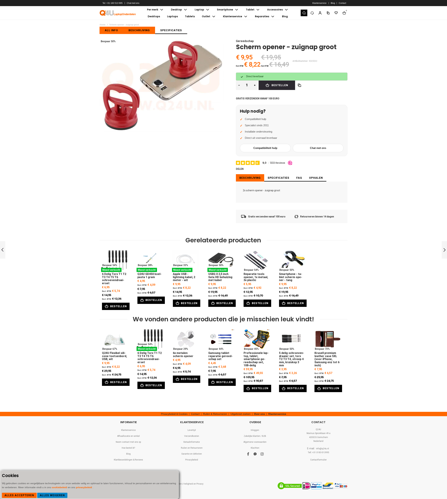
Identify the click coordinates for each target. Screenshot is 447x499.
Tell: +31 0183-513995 (318, 452)
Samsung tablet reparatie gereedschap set (221, 340)
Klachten (255, 448)
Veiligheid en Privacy (193, 484)
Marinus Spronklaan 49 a (318, 433)
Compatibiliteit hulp (265, 147)
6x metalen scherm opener (185, 340)
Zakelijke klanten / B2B (255, 436)
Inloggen (255, 430)
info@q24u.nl (322, 448)
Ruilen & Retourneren (215, 414)
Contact (342, 3)
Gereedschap (245, 41)
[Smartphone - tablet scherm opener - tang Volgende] (444, 250)
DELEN (240, 169)
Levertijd (192, 430)
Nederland (318, 441)
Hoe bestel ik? (128, 448)
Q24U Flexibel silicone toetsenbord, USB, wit (114, 340)
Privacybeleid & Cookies (174, 414)
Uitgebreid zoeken (240, 414)
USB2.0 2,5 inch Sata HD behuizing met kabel (221, 261)
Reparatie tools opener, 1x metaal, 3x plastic (256, 261)
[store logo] (118, 13)
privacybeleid (84, 487)
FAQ (299, 177)
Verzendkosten (191, 436)
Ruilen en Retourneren (192, 448)
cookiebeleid (60, 487)
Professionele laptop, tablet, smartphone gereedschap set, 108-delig (256, 340)
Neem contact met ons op (128, 442)
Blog (333, 3)
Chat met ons (133, 3)
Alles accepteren (19, 495)
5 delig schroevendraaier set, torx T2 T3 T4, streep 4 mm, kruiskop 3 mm (291, 340)
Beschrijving (250, 177)
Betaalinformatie (192, 442)
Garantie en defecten (191, 454)
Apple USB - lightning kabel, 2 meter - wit (185, 261)
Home (102, 25)
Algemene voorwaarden (254, 442)
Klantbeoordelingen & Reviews (128, 460)
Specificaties (278, 177)
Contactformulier (318, 460)
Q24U (318, 429)
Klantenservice (319, 3)
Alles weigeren (52, 495)
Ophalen (316, 177)
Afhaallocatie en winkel (128, 436)
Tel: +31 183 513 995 (112, 3)
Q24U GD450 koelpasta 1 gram (150, 261)
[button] (304, 13)
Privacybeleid (191, 460)
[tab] (250, 178)
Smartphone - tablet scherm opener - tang (291, 261)
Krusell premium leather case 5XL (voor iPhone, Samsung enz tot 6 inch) (327, 340)
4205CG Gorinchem (318, 437)
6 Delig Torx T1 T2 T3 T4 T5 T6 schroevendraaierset (114, 261)
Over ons (259, 414)
